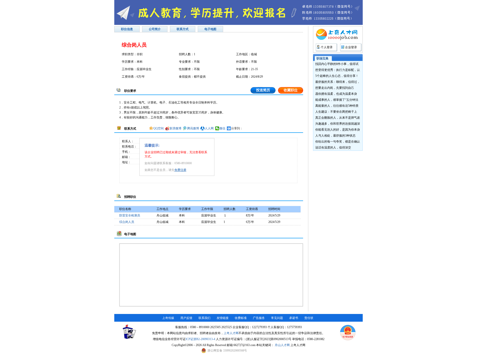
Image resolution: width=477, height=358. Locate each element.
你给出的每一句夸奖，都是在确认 (337, 141)
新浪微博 (175, 128)
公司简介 (155, 29)
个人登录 (327, 47)
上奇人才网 (231, 333)
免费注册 (180, 170)
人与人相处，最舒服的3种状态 (335, 135)
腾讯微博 (193, 128)
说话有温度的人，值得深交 (333, 147)
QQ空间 (158, 128)
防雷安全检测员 (129, 215)
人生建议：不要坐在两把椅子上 (336, 111)
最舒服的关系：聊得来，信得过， (337, 82)
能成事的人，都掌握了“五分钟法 (336, 100)
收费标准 (241, 318)
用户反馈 (186, 318)
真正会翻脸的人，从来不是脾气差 (337, 117)
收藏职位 (291, 90)
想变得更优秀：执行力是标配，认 (337, 70)
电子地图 (210, 29)
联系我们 (204, 318)
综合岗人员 (126, 222)
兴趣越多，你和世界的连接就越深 (337, 123)
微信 (222, 128)
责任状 (308, 318)
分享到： (237, 128)
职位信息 (127, 29)
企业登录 (351, 47)
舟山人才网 (282, 345)
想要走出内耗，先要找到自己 (334, 88)
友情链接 (223, 318)
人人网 (209, 128)
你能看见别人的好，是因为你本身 (337, 129)
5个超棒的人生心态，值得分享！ (336, 76)
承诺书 (293, 318)
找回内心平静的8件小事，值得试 (336, 64)
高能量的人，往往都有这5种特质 (336, 105)
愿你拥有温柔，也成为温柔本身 (336, 94)
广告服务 (259, 318)
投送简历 (263, 90)
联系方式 (183, 29)
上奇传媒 (168, 318)
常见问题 (277, 318)
